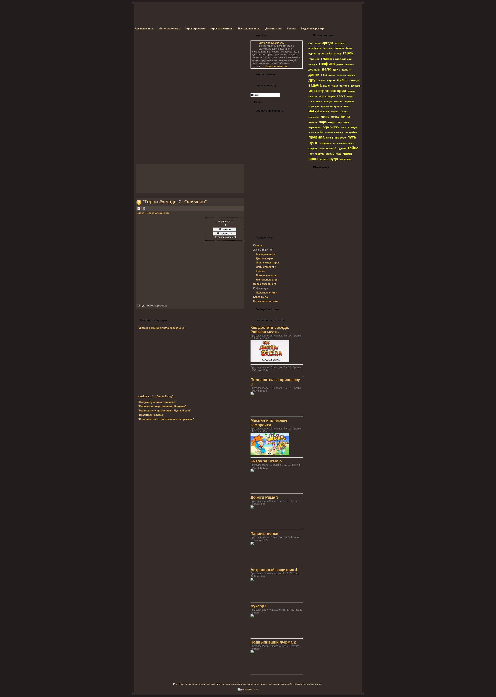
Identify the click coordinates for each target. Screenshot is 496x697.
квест (341, 96)
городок (312, 64)
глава (326, 58)
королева (313, 106)
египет (322, 80)
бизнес (339, 48)
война (329, 53)
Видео (140, 213)
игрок (323, 91)
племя (312, 132)
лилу (346, 106)
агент (318, 43)
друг (312, 80)
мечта (335, 116)
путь (351, 137)
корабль (349, 101)
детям (313, 74)
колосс (338, 101)
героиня (313, 58)
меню (325, 116)
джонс (331, 75)
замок (326, 85)
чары (347, 153)
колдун (328, 101)
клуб (349, 96)
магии (313, 111)
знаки (335, 85)
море (323, 122)
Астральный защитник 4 (274, 570)
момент (312, 122)
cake (310, 43)
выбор (337, 53)
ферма (319, 153)
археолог (328, 48)
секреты (313, 148)
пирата (345, 127)
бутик (321, 53)
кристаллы (326, 106)
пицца (353, 127)
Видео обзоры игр (158, 213)
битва (348, 48)
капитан (312, 96)
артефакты (314, 48)
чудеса (324, 159)
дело (326, 69)
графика (327, 64)
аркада (327, 43)
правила (316, 137)
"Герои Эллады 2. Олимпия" (175, 201)
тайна (353, 148)
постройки (351, 132)
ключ (311, 101)
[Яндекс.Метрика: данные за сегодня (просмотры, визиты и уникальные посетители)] (248, 689)
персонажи (330, 127)
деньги (346, 69)
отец (339, 122)
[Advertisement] (190, 68)
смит (322, 148)
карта (322, 96)
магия (324, 111)
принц (329, 138)
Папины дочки (264, 533)
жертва (331, 80)
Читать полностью (276, 66)
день (336, 69)
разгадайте (325, 143)
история (338, 91)
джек (324, 75)
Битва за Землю (266, 461)
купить (338, 106)
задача (315, 85)
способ (331, 148)
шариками (345, 159)
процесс (340, 137)
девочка (349, 64)
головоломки (342, 58)
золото (344, 85)
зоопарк (355, 85)
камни (351, 91)
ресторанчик (340, 143)
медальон (313, 117)
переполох (314, 127)
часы (313, 159)
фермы (330, 153)
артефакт (340, 43)
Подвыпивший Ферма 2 (273, 642)
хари (338, 153)
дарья (339, 64)
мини (345, 116)
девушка (314, 69)
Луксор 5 (259, 606)
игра (312, 91)
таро (311, 153)
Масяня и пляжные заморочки (269, 422)
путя (312, 142)
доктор (351, 75)
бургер (312, 53)
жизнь (342, 80)
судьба (342, 148)
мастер (344, 111)
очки (346, 122)
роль (351, 143)
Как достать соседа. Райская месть (270, 329)
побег (320, 132)
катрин (331, 96)
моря (331, 122)
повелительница (334, 132)
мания (334, 111)
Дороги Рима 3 (264, 497)
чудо (334, 159)
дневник (341, 75)
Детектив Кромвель (271, 42)
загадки (354, 80)
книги (319, 101)
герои (348, 53)
